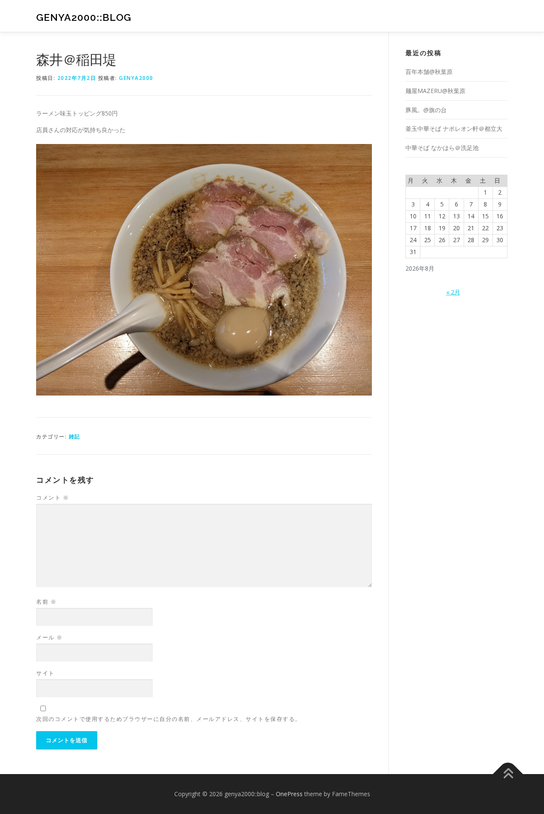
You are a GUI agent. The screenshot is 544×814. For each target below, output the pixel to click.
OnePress (289, 794)
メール (49, 637)
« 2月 (453, 292)
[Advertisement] (458, 367)
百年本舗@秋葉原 (429, 72)
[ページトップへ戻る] (508, 774)
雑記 (74, 436)
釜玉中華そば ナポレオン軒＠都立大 (453, 128)
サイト (45, 673)
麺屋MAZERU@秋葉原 (435, 91)
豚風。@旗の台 (426, 110)
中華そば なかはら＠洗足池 (442, 148)
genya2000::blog (83, 17)
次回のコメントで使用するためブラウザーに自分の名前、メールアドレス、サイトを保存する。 (168, 719)
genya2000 (136, 78)
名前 (46, 601)
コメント (52, 497)
